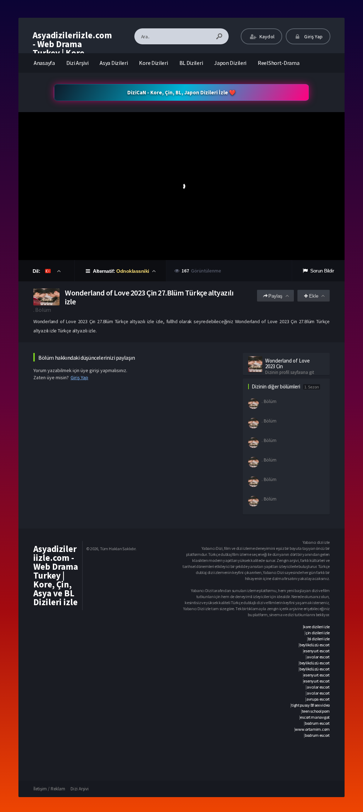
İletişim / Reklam (49, 789)
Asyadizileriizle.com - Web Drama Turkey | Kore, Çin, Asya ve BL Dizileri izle (72, 52)
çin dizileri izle (318, 632)
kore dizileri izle (316, 626)
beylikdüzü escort (315, 644)
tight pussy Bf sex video (310, 705)
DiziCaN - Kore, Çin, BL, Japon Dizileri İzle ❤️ (181, 92)
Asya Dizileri (114, 62)
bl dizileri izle (319, 638)
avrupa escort (318, 699)
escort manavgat (315, 717)
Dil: (37, 271)
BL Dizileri (191, 62)
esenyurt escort (316, 650)
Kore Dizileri (153, 62)
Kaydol (266, 36)
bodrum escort (317, 723)
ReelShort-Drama (279, 62)
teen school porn (316, 711)
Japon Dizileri (230, 62)
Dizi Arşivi (77, 62)
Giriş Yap (313, 36)
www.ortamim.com (312, 729)
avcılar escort (318, 656)
